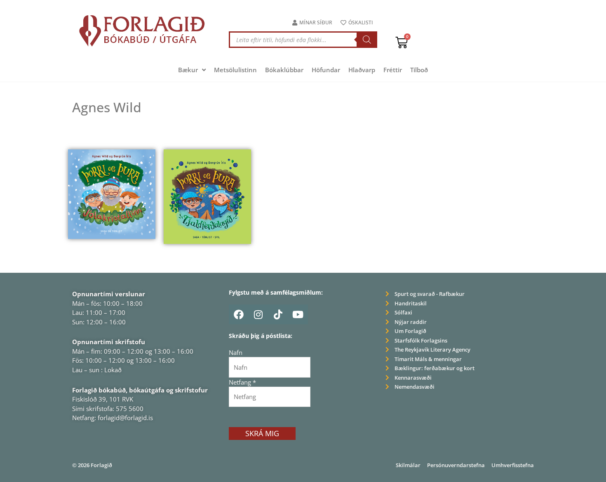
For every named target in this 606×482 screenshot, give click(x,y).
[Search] (367, 39)
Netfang (242, 382)
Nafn (235, 352)
